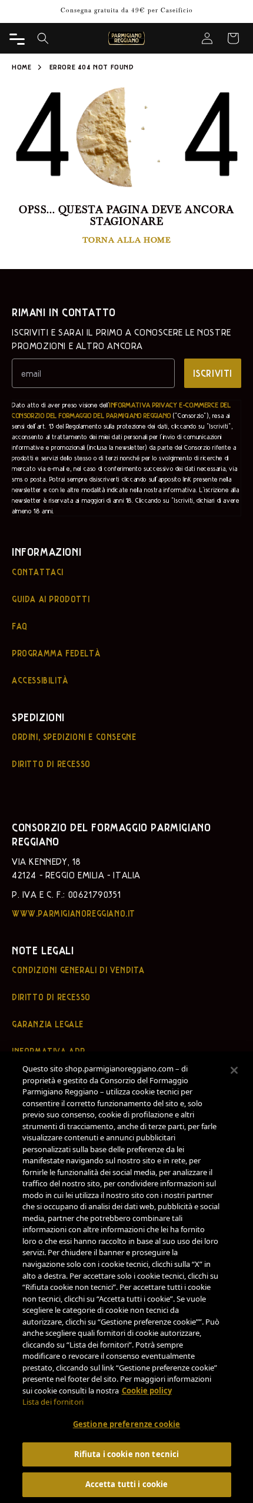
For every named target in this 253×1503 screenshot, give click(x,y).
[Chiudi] (234, 1070)
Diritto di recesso (51, 763)
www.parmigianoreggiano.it (73, 913)
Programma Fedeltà (56, 653)
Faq (20, 626)
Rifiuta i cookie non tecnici (126, 1454)
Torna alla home (126, 239)
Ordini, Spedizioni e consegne (74, 736)
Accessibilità (40, 680)
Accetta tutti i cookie (126, 1484)
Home (21, 66)
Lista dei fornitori (53, 1401)
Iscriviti (212, 373)
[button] (43, 38)
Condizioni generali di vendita (78, 969)
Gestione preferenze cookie (126, 1424)
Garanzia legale (48, 1024)
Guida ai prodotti (50, 599)
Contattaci (38, 572)
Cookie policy (147, 1390)
